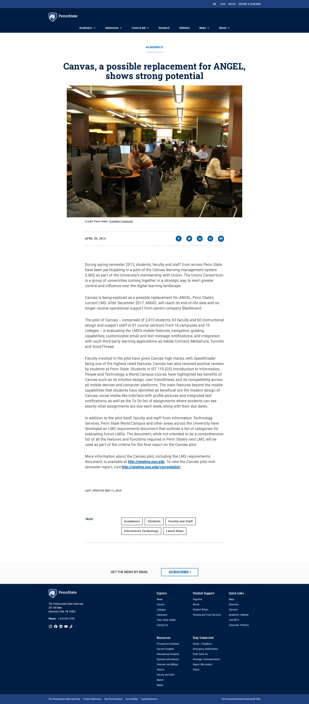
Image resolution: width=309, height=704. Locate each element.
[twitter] (189, 239)
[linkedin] (200, 239)
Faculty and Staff (180, 521)
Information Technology (141, 531)
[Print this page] (221, 239)
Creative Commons (121, 221)
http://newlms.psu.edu (146, 462)
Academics (154, 47)
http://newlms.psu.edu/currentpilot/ (151, 467)
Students (154, 521)
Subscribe (178, 572)
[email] (210, 239)
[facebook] (179, 239)
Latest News (174, 531)
